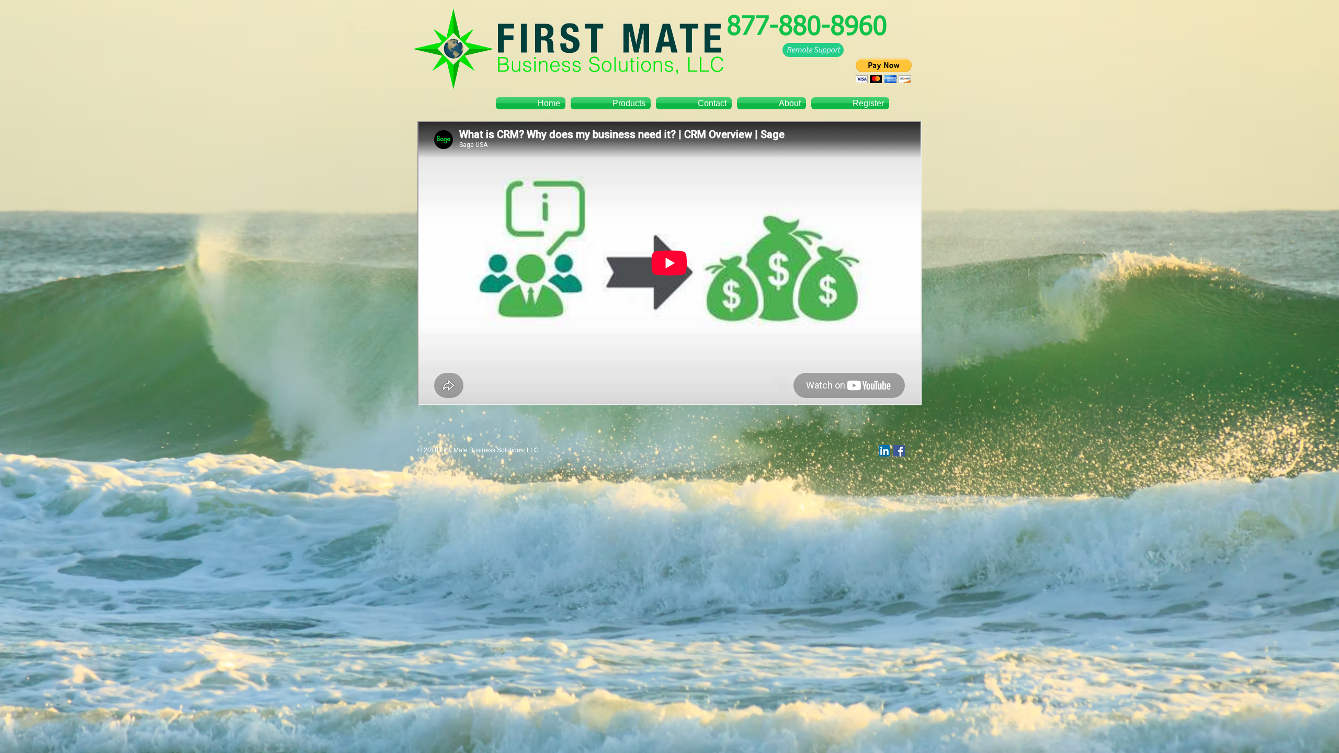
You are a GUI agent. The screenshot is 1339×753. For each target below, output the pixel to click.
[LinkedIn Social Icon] (884, 451)
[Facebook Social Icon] (899, 451)
